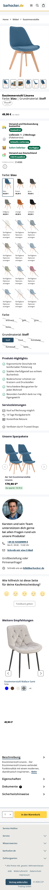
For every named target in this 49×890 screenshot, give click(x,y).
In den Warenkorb (30, 814)
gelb (25, 320)
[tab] (23, 764)
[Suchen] (37, 5)
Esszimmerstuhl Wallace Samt (19, 681)
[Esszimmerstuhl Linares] (24, 51)
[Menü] (31, 5)
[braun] (12, 688)
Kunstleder (37, 340)
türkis (10, 327)
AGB (10, 871)
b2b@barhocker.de (33, 568)
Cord (22, 340)
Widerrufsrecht (21, 871)
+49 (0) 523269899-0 (17, 541)
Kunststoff (12, 347)
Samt (27, 347)
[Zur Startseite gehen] (13, 5)
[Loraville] (7, 103)
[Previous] (5, 467)
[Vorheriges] (8, 673)
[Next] (44, 467)
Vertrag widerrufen (18, 882)
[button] (5, 166)
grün (38, 320)
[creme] (18, 688)
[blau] (6, 688)
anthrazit (11, 320)
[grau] (24, 688)
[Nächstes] (41, 673)
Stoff (8, 340)
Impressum (24, 875)
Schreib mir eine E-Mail (20, 550)
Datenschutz (35, 871)
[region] (24, 673)
